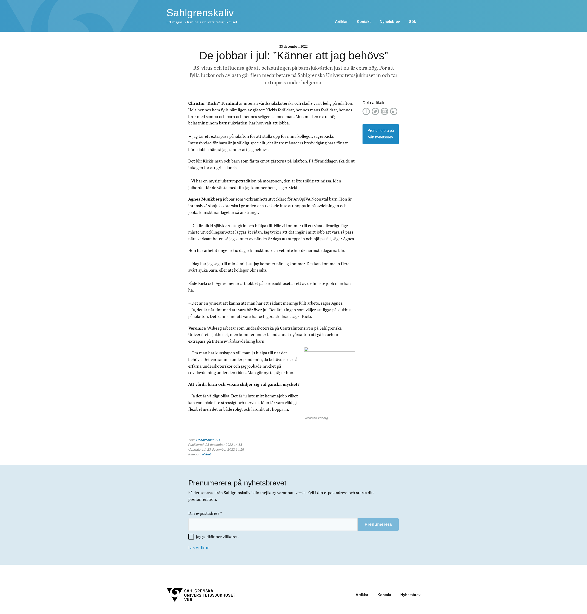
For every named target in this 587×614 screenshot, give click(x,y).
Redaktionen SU (208, 440)
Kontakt (364, 22)
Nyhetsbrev (390, 22)
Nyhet (206, 454)
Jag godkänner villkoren (217, 536)
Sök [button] (412, 22)
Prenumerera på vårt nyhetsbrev (381, 134)
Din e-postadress (205, 513)
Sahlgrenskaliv (200, 13)
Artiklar (341, 22)
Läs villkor (198, 547)
